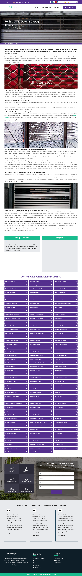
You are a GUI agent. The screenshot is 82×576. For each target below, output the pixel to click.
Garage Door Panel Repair (35, 370)
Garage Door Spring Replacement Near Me (38, 422)
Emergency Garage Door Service (11, 340)
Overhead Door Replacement (60, 362)
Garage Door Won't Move (60, 296)
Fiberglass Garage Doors (10, 348)
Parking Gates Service (59, 370)
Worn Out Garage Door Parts (60, 448)
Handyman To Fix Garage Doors (61, 329)
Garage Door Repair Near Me (35, 392)
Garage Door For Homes (10, 422)
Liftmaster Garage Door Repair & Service (63, 336)
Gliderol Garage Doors (59, 322)
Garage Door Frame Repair (10, 433)
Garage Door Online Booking (35, 348)
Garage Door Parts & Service (35, 374)
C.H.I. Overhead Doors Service (11, 303)
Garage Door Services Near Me (36, 411)
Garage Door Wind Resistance (61, 288)
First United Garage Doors (10, 351)
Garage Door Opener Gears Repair (36, 351)
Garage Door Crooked (9, 385)
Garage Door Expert (9, 407)
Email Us (28, 2)
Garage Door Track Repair (35, 448)
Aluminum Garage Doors (10, 281)
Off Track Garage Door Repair (61, 355)
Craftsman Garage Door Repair (11, 329)
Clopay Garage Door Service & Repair (12, 318)
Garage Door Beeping (9, 362)
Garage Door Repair (34, 388)
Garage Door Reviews (34, 396)
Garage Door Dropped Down (11, 392)
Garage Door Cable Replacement (11, 377)
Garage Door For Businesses (11, 418)
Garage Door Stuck (34, 429)
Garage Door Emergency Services (12, 399)
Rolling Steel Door (58, 399)
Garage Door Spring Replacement (36, 418)
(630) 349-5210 (69, 7)
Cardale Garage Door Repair (10, 310)
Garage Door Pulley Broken (35, 377)
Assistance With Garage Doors (11, 288)
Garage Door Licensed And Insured (37, 314)
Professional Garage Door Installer (61, 374)
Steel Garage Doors (58, 425)
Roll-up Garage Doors (59, 388)
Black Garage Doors (9, 299)
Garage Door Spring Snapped (36, 425)
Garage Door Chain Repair (10, 381)
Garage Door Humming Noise (11, 448)
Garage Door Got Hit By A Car (11, 440)
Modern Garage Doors (59, 348)
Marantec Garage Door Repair (61, 344)
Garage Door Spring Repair (35, 414)
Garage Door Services (46, 7)
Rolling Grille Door (58, 396)
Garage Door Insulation (34, 299)
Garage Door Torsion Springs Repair (37, 444)
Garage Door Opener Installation (36, 355)
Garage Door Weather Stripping (61, 285)
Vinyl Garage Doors (58, 433)
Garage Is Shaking (58, 307)
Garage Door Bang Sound (10, 359)
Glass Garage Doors (58, 318)
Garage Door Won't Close (60, 292)
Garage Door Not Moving (35, 340)
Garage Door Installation (35, 292)
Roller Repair (57, 392)
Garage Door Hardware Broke (11, 451)
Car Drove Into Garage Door (10, 307)
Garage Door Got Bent (9, 437)
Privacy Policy (38, 567)
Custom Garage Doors (9, 333)
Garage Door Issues (34, 307)
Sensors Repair (58, 418)
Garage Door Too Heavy (34, 440)
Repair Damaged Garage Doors (61, 377)
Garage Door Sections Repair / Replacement (39, 399)
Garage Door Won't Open (60, 299)
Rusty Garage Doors (59, 407)
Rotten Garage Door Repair (60, 403)
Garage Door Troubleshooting (36, 451)
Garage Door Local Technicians (36, 318)
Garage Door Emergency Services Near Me (13, 403)
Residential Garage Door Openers (61, 381)
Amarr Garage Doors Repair (10, 285)
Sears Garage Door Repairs (60, 411)
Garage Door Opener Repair (35, 359)
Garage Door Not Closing (35, 336)
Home (36, 7)
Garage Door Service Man (35, 407)
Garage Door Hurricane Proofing (36, 288)
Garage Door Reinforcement (35, 381)
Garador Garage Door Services (11, 355)
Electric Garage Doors (9, 336)
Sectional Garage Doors (59, 414)
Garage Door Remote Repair (35, 385)
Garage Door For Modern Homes (11, 425)
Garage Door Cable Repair (10, 374)
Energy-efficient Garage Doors (11, 344)
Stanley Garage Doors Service (61, 422)
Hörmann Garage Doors (59, 333)
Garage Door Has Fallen (34, 281)
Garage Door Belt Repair (10, 366)
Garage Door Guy (8, 444)
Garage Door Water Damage (60, 281)
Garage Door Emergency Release (12, 396)
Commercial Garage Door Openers (12, 322)
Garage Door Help (33, 285)
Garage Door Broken (9, 370)
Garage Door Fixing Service (10, 414)
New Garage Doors (58, 351)
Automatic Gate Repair (9, 296)
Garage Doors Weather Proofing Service (63, 303)
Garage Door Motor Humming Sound (37, 333)
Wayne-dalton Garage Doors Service (62, 437)
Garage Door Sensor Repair (35, 403)
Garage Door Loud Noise (35, 322)
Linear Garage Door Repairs (60, 340)
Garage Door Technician (35, 433)
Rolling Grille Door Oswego (13, 43)
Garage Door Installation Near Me (36, 296)
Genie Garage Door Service (60, 314)
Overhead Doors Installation (60, 366)
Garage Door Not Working (35, 344)
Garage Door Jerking (34, 310)
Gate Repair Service (59, 310)
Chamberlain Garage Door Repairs (12, 314)
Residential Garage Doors (60, 385)
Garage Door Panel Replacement (36, 366)
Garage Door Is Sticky (34, 303)
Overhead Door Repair (59, 359)
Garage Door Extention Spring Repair (12, 411)
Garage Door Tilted (34, 437)
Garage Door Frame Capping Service (12, 429)
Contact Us (57, 7)
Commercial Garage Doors (10, 325)
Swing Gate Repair (58, 429)
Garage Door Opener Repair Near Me (37, 362)
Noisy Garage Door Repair (35, 329)
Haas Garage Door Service (60, 325)
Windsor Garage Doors (59, 440)
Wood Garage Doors (59, 444)
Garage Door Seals (9, 388)
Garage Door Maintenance (35, 325)
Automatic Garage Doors (10, 292)
